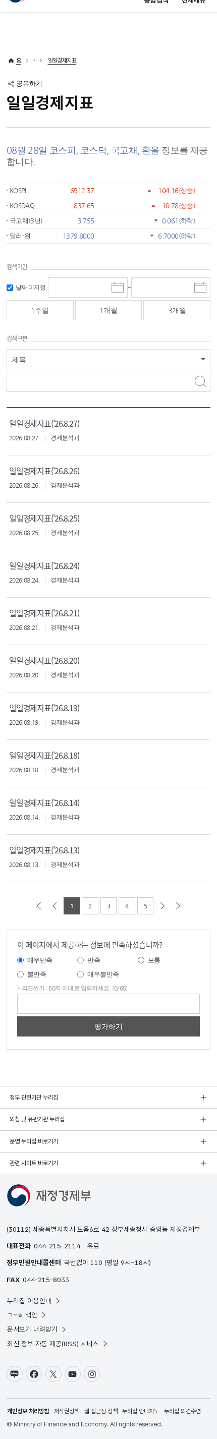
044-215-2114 (57, 1246)
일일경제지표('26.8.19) (44, 708)
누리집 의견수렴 (182, 1411)
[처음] (38, 906)
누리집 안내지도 (140, 1411)
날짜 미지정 (30, 287)
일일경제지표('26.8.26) (44, 471)
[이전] (54, 906)
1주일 (40, 310)
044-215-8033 (46, 1280)
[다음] (162, 906)
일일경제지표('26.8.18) (44, 755)
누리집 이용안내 (29, 1301)
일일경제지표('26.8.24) (44, 565)
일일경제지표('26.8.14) (44, 802)
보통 (154, 960)
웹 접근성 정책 (101, 1411)
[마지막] (179, 906)
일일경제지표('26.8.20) (44, 660)
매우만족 (39, 960)
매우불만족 (103, 974)
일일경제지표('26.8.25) (44, 518)
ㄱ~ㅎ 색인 (22, 1315)
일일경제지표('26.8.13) (44, 850)
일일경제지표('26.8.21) (44, 613)
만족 (93, 960)
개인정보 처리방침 (28, 1411)
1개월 (108, 310)
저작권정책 (66, 1411)
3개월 (177, 310)
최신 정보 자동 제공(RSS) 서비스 (53, 1344)
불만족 (36, 974)
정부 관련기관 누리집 (34, 1097)
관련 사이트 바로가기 (34, 1163)
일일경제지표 (62, 60)
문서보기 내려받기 (32, 1329)
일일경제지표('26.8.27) (44, 423)
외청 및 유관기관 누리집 (37, 1119)
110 (96, 1262)
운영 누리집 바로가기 (34, 1141)
